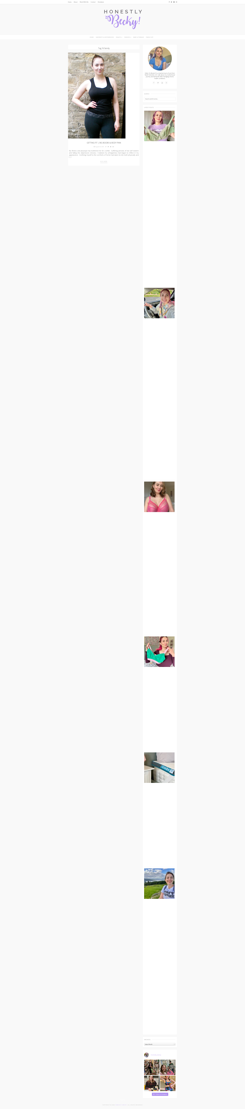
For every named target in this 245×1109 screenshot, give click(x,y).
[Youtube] (162, 82)
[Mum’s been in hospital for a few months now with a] (168, 1067)
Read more (103, 161)
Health (118, 37)
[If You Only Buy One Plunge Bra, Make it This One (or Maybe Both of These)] (159, 126)
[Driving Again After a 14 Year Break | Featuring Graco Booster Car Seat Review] (159, 303)
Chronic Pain (73, 137)
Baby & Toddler (138, 37)
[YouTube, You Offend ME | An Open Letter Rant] (159, 651)
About (76, 2)
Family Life (149, 37)
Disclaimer (101, 2)
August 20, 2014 (99, 146)
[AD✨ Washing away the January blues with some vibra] (168, 1083)
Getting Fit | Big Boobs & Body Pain (104, 142)
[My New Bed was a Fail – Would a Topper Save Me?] (159, 767)
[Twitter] (171, 2)
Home (69, 2)
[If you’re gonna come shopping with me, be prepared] (152, 1067)
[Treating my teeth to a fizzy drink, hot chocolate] (152, 1083)
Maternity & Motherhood (105, 37)
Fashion (127, 37)
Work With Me (84, 2)
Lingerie (87, 137)
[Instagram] (176, 2)
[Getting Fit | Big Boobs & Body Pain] (96, 95)
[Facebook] (169, 2)
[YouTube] (174, 2)
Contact (93, 2)
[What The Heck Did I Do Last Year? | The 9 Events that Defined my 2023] (159, 883)
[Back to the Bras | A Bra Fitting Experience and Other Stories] (159, 496)
